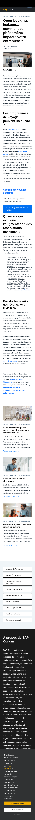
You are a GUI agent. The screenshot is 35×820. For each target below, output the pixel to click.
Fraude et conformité (13, 614)
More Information (17, 810)
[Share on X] (15, 70)
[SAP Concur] (12, 3)
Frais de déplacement (13, 608)
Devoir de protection (13, 602)
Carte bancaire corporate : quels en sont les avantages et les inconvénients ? (17, 430)
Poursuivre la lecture (10, 451)
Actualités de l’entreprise (14, 569)
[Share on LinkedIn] (22, 70)
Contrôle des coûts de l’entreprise (13, 582)
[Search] (29, 10)
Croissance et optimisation (15, 589)
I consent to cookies (17, 803)
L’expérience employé (13, 620)
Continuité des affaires (13, 575)
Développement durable (14, 595)
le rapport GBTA (13, 129)
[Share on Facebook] (19, 70)
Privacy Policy (17, 814)
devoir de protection (10, 361)
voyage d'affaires (24, 290)
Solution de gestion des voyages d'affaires (17, 209)
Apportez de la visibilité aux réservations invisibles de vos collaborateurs (14, 390)
